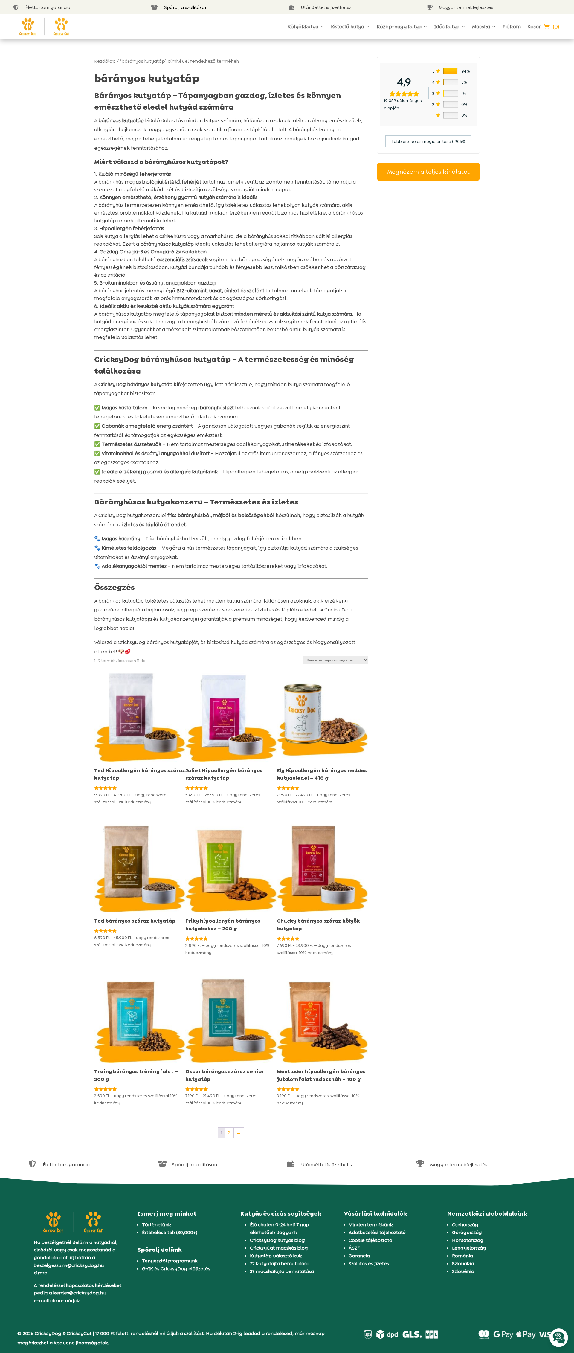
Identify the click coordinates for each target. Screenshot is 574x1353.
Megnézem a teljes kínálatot (428, 171)
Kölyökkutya (303, 26)
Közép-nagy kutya (399, 26)
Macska (481, 26)
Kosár (534, 26)
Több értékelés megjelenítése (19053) (428, 141)
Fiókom (512, 26)
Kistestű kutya (347, 26)
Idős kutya (446, 26)
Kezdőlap (105, 61)
